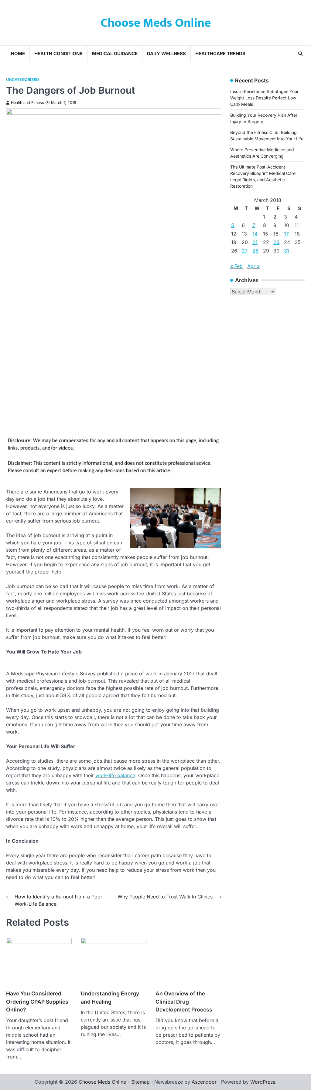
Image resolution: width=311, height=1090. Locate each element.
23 (276, 242)
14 (255, 234)
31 (286, 251)
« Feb (236, 266)
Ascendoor (204, 1082)
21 (255, 242)
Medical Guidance (115, 53)
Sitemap (140, 1082)
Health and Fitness (27, 102)
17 (286, 234)
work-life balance (115, 775)
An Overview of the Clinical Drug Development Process (184, 1001)
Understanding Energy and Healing (110, 997)
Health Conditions (58, 53)
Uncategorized (22, 79)
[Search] (300, 53)
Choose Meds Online (156, 23)
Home (18, 53)
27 (245, 251)
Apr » (253, 266)
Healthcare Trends (220, 53)
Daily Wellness (166, 53)
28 (255, 251)
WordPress (262, 1082)
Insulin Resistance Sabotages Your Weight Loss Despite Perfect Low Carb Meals (264, 98)
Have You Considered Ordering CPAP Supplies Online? (37, 1001)
